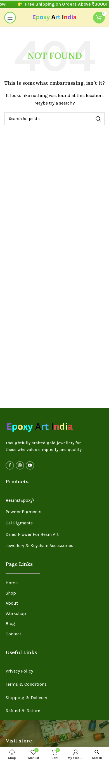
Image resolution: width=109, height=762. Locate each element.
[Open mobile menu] (10, 17)
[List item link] (54, 500)
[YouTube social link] (30, 465)
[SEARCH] (98, 118)
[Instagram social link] (20, 465)
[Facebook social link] (10, 465)
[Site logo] (54, 17)
